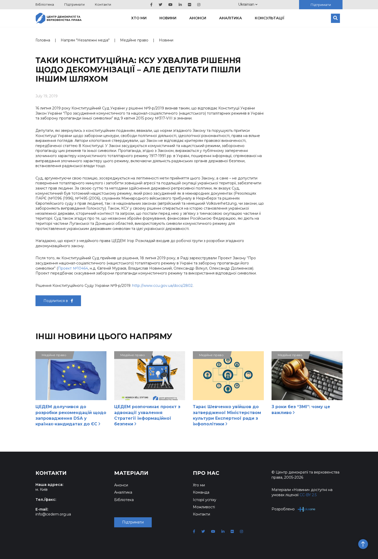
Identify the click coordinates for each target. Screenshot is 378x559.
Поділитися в (56, 300)
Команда (201, 492)
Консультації (269, 18)
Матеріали (131, 473)
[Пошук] (335, 18)
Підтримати (74, 4)
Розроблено (283, 509)
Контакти (103, 4)
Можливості (204, 507)
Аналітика (230, 18)
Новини (167, 18)
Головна (42, 40)
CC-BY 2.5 (308, 495)
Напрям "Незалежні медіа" (85, 40)
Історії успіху (204, 499)
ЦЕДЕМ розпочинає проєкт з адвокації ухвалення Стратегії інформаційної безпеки (147, 415)
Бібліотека (44, 4)
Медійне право (134, 40)
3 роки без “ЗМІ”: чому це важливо (301, 409)
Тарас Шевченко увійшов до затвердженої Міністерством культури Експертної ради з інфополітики (227, 415)
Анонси (197, 18)
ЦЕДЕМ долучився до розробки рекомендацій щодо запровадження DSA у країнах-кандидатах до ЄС (70, 415)
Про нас (206, 473)
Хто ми (139, 18)
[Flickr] (189, 4)
